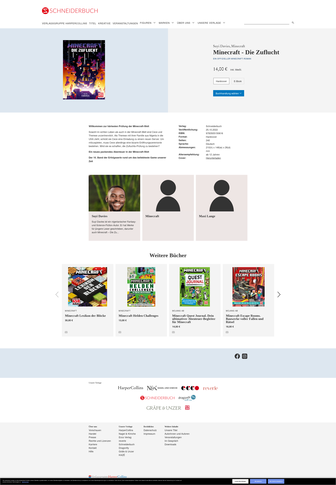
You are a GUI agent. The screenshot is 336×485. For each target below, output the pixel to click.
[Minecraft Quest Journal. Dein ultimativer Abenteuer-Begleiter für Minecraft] (195, 300)
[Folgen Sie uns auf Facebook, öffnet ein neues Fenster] (237, 356)
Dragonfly (124, 447)
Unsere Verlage (209, 23)
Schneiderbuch (127, 444)
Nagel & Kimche (127, 433)
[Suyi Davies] (114, 208)
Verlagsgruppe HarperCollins (64, 23)
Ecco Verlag (125, 437)
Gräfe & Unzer (126, 451)
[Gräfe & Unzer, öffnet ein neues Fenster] (164, 409)
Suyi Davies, (222, 46)
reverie (122, 440)
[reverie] (210, 389)
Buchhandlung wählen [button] (228, 93)
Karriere (93, 444)
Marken (164, 23)
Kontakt (93, 447)
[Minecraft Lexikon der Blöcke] (87, 300)
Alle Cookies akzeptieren (276, 481)
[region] (168, 481)
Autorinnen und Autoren (177, 433)
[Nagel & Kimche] (162, 389)
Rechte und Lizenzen (100, 440)
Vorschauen (95, 430)
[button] (279, 294)
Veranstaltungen (125, 23)
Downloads (170, 444)
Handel (92, 433)
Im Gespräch (171, 440)
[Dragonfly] (187, 399)
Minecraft (238, 46)
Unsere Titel (171, 430)
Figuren (145, 23)
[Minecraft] (168, 208)
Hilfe (91, 451)
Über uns (183, 23)
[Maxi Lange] (221, 208)
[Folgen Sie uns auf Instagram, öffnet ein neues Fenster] (244, 356)
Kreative (104, 23)
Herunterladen (213, 158)
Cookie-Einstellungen (240, 481)
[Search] (292, 22)
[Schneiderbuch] (157, 399)
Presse (92, 437)
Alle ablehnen (258, 481)
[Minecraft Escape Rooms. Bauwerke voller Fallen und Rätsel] (248, 300)
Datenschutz (150, 430)
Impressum (149, 433)
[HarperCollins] (130, 389)
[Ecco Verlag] (190, 389)
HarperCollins (126, 430)
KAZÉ (122, 455)
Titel (92, 23)
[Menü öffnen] (154, 22)
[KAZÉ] (187, 408)
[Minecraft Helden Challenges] (141, 300)
